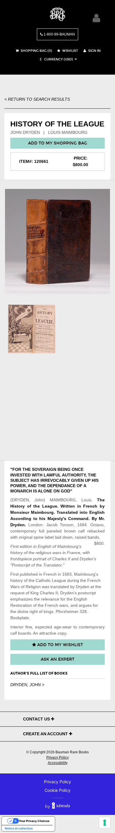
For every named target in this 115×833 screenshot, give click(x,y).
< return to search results (37, 99)
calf (81, 531)
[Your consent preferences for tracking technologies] (104, 822)
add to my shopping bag (57, 143)
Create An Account (46, 733)
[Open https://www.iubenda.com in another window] (61, 806)
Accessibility (58, 763)
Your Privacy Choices (34, 821)
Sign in (94, 51)
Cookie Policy (57, 790)
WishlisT (69, 51)
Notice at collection (19, 828)
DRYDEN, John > (27, 684)
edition (26, 546)
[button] (55, 59)
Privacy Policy (57, 757)
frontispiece (21, 558)
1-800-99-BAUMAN (59, 34)
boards (24, 633)
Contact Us (37, 719)
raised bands (87, 537)
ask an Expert (57, 659)
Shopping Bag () (36, 51)
